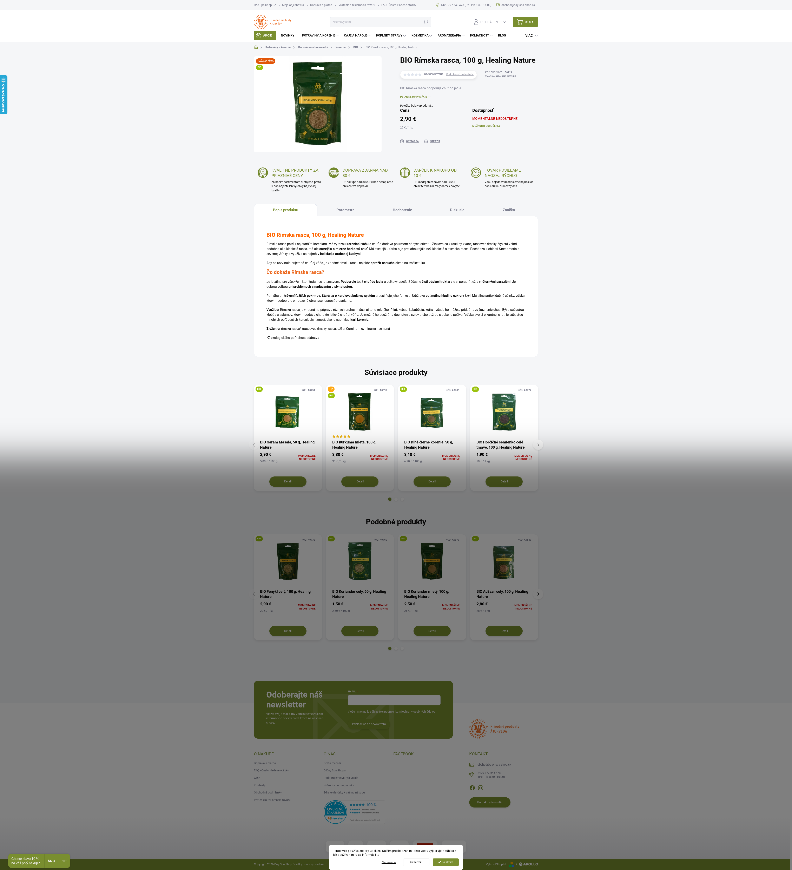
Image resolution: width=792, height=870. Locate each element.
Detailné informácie (413, 96)
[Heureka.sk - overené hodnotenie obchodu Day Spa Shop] (354, 811)
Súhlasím (447, 862)
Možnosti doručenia (486, 126)
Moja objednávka (293, 5)
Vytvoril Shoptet (496, 864)
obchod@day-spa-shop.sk (494, 764)
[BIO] (288, 412)
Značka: (500, 76)
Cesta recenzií (332, 763)
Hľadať (425, 22)
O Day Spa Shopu (335, 770)
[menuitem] (265, 35)
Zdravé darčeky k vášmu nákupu (344, 792)
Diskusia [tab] (457, 210)
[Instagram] (480, 787)
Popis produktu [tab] (285, 210)
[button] (390, 499)
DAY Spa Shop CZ (265, 5)
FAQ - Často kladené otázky (398, 5)
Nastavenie (389, 862)
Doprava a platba (321, 5)
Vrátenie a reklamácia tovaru (356, 5)
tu (378, 854)
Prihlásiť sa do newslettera (369, 724)
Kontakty (260, 785)
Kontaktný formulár (489, 802)
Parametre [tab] (345, 210)
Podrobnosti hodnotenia (460, 74)
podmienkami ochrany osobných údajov (409, 711)
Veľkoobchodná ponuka (339, 785)
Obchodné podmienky (268, 792)
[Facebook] (472, 787)
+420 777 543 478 (491, 774)
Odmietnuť (416, 862)
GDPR (258, 777)
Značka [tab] (509, 210)
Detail (287, 481)
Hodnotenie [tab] (402, 210)
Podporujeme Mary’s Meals (341, 777)
